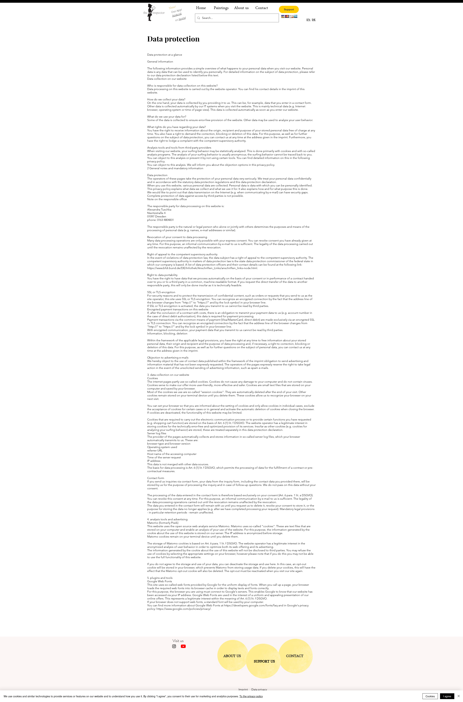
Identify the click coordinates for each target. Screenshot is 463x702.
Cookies (430, 696)
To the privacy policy (251, 696)
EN (309, 19)
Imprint (245, 689)
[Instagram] (174, 646)
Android (177, 15)
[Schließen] (458, 696)
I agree (447, 696)
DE (314, 19)
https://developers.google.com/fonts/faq (251, 605)
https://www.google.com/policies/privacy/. (183, 609)
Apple (182, 19)
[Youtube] (183, 646)
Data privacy (259, 689)
